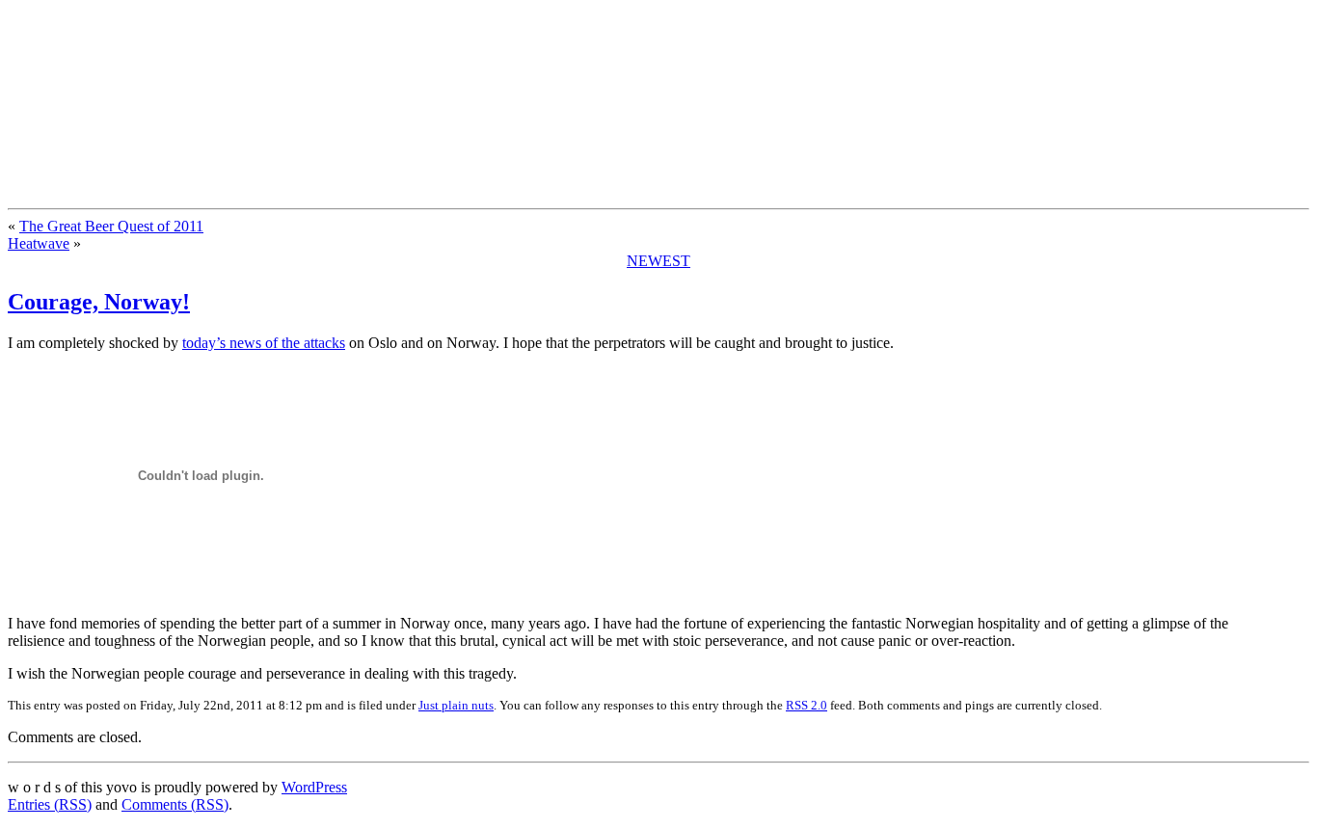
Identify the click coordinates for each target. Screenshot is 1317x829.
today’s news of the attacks (263, 342)
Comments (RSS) (174, 804)
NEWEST (658, 261)
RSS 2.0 (806, 705)
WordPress (314, 787)
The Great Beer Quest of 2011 (111, 226)
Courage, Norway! (99, 301)
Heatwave (38, 243)
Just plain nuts (456, 705)
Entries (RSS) (50, 804)
